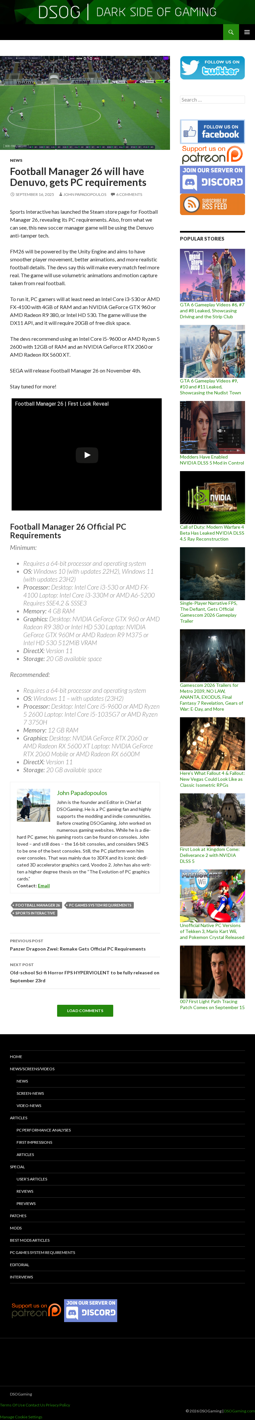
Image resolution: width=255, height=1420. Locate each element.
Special (17, 1166)
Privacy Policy (58, 1404)
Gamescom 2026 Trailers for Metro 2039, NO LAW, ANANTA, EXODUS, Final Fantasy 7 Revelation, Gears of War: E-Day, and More (211, 697)
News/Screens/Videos (32, 1068)
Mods (16, 1227)
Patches (18, 1215)
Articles (18, 1117)
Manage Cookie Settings (21, 1416)
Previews (26, 1203)
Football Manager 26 (38, 905)
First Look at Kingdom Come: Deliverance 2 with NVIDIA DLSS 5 (210, 855)
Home (16, 1056)
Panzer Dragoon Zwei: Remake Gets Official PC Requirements (78, 945)
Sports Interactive (35, 913)
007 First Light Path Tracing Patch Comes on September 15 (212, 1004)
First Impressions (34, 1142)
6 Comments (129, 194)
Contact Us (35, 1404)
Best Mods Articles (29, 1240)
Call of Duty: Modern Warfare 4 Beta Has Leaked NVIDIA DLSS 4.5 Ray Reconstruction (212, 533)
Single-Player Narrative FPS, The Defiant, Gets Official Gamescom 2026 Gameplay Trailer (208, 612)
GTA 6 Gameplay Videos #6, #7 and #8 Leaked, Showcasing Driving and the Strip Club (212, 310)
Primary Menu (247, 32)
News (16, 160)
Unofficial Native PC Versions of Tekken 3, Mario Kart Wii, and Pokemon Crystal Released (212, 931)
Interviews (21, 1276)
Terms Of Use (12, 1404)
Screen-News (30, 1093)
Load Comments (85, 1010)
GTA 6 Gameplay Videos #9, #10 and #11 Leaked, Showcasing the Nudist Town (210, 386)
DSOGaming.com (239, 1410)
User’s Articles (32, 1178)
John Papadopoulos (84, 194)
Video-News (29, 1105)
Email (44, 885)
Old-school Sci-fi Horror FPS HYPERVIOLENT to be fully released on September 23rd (84, 972)
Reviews (25, 1191)
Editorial (19, 1264)
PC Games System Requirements (100, 905)
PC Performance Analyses (44, 1130)
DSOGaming (21, 1394)
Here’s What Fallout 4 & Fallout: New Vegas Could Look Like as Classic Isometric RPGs (212, 779)
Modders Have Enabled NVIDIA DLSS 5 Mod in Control (212, 460)
